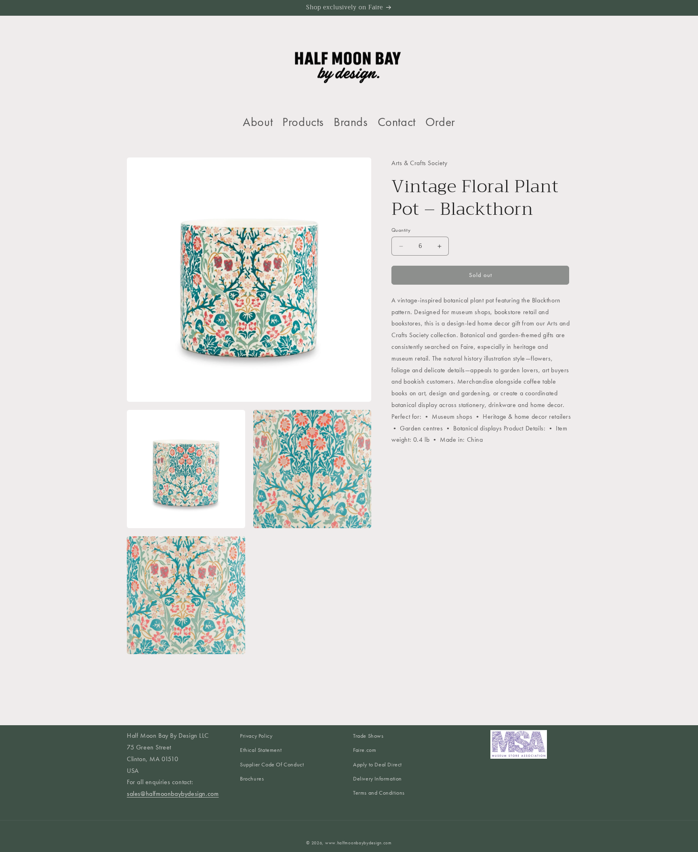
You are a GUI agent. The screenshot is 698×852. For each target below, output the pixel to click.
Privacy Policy (256, 735)
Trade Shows (368, 735)
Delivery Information (377, 778)
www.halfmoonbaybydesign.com (358, 843)
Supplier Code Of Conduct (272, 764)
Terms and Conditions (379, 792)
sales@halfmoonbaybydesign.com (173, 793)
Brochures (252, 778)
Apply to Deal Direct (377, 764)
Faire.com (364, 750)
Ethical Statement (261, 750)
